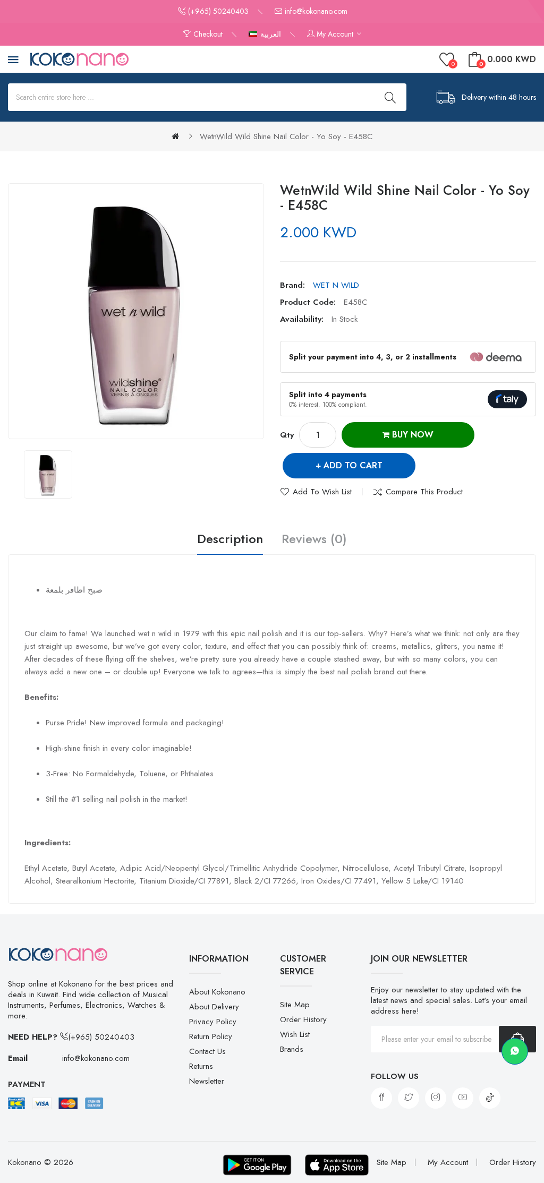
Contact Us (207, 1051)
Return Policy (210, 1036)
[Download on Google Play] (257, 1165)
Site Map (295, 1004)
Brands (291, 1049)
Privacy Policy (212, 1021)
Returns (201, 1066)
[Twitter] (408, 1098)
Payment (27, 1084)
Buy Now (411, 434)
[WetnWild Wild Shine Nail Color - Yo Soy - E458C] (48, 474)
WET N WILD (336, 285)
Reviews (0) (314, 539)
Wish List (295, 1034)
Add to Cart (353, 465)
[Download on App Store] (336, 1165)
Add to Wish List (322, 492)
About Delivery (214, 1007)
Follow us (395, 1076)
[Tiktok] (489, 1098)
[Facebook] (381, 1098)
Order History (303, 1019)
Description (230, 539)
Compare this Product (424, 492)
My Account (448, 1162)
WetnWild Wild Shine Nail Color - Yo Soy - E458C (286, 136)
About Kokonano (217, 992)
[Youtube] (462, 1098)
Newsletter (206, 1081)
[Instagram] (435, 1098)
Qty (287, 435)
